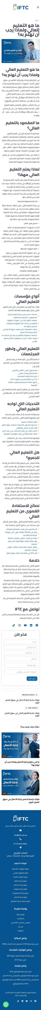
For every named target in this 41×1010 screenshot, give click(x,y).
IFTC (37, 20)
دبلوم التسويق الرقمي (20, 872)
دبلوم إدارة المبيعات (20, 889)
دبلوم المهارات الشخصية (20, 868)
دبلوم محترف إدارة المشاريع (20, 901)
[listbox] (20, 658)
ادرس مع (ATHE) (20, 959)
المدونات (20, 930)
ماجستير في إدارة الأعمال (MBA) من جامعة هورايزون (20, 979)
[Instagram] (19, 625)
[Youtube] (25, 625)
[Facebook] (36, 625)
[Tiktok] (13, 625)
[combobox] (20, 665)
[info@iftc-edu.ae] (20, 830)
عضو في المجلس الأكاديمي (20, 922)
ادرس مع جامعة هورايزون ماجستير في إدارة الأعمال (21, 975)
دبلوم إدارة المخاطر (20, 884)
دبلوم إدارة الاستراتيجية (20, 893)
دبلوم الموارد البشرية (20, 876)
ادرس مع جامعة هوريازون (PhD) (20, 971)
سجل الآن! (32, 678)
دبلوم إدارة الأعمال (20, 897)
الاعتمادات (20, 918)
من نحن (20, 926)
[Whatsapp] (6, 1004)
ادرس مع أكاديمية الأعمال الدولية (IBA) (20, 955)
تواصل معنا (20, 914)
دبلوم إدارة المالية (20, 880)
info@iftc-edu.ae (20, 835)
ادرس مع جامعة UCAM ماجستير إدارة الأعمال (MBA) (20, 943)
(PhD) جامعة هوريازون (20, 983)
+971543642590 (20, 843)
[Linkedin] (31, 625)
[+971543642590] (20, 839)
